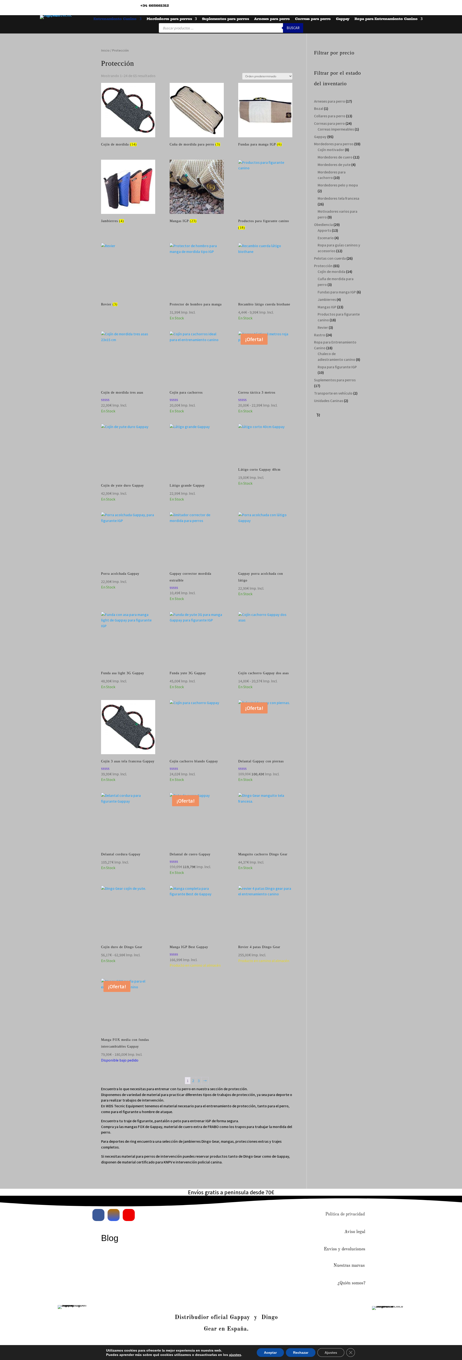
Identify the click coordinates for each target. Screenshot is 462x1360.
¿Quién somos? (351, 1283)
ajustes (235, 1355)
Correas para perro (313, 19)
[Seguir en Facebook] (98, 1215)
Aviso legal (354, 1232)
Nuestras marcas (349, 1265)
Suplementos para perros (225, 19)
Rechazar (300, 1352)
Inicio (105, 50)
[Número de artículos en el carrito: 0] (318, 415)
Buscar (293, 28)
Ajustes (331, 1352)
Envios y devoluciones (344, 1249)
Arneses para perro (272, 19)
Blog (109, 1238)
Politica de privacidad (345, 1214)
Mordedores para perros (169, 19)
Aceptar (270, 1352)
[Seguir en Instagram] (114, 1215)
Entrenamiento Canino (114, 19)
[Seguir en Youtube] (129, 1215)
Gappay (342, 19)
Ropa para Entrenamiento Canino (385, 19)
